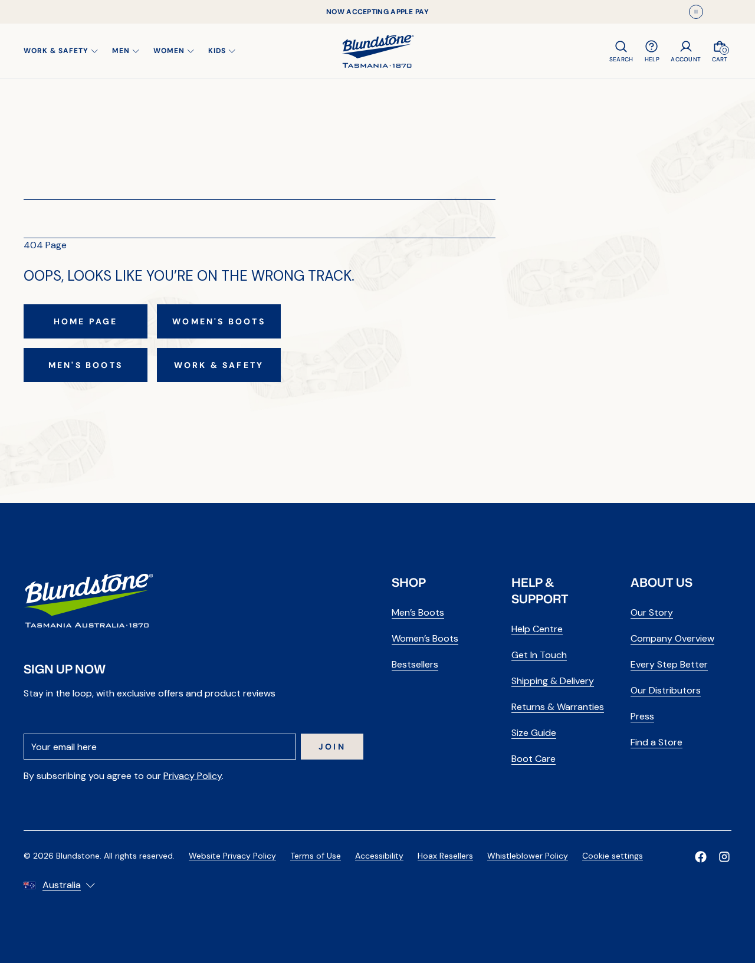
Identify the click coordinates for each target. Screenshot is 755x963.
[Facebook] (701, 857)
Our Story (652, 612)
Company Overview (672, 638)
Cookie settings (612, 855)
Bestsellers (415, 664)
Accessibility (379, 855)
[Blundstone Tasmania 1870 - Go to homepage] (377, 51)
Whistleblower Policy (527, 855)
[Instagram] (724, 857)
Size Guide (533, 733)
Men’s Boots (418, 612)
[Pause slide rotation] (696, 12)
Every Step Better (669, 664)
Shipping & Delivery (552, 681)
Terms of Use (315, 855)
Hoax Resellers (445, 855)
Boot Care (533, 758)
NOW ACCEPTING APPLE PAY (377, 12)
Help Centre (537, 629)
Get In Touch (539, 655)
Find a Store (656, 742)
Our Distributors (666, 690)
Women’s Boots (425, 638)
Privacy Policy (192, 776)
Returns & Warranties (557, 707)
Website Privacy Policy (232, 855)
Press (642, 716)
